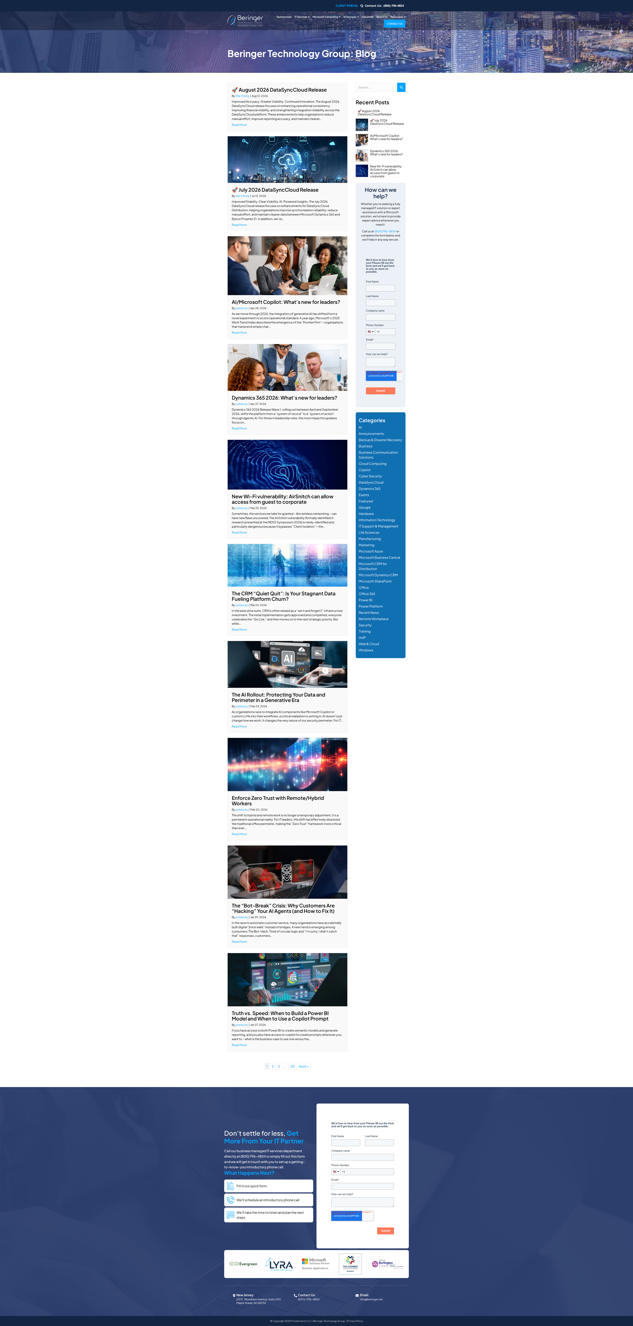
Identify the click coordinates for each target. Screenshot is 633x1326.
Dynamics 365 (369, 488)
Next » (304, 1066)
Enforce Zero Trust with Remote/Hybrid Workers (278, 800)
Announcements (371, 433)
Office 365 (367, 594)
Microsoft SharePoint (375, 581)
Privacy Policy (355, 1320)
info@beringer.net (371, 1299)
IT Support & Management (378, 526)
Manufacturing (370, 539)
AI (360, 427)
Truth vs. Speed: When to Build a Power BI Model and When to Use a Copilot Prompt (280, 1016)
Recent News (369, 612)
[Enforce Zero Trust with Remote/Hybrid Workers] (287, 764)
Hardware (366, 513)
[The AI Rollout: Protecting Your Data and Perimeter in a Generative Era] (287, 664)
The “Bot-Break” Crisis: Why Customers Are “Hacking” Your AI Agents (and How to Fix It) (283, 908)
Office (364, 587)
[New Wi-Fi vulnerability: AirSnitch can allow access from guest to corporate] (287, 464)
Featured (366, 501)
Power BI (365, 600)
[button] (401, 87)
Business (365, 446)
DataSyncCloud (371, 482)
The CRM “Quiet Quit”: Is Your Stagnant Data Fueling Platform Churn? (283, 596)
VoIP (362, 637)
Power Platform (371, 606)
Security (365, 625)
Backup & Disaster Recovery (380, 440)
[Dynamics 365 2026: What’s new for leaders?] (287, 367)
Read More (239, 125)
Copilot (365, 470)
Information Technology (377, 520)
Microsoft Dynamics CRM (378, 575)
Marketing (366, 545)
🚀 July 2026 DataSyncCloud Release (275, 190)
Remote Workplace (374, 619)
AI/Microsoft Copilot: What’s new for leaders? (286, 302)
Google (365, 507)
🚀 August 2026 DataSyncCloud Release (279, 90)
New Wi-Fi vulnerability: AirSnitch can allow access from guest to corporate (282, 499)
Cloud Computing (373, 463)
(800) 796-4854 (385, 231)
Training (365, 631)
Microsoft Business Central (379, 557)
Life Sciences (369, 532)
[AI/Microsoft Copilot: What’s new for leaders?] (287, 265)
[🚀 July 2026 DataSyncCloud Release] (287, 159)
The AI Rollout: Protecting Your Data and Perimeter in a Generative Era (278, 697)
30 (292, 1066)
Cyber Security (370, 476)
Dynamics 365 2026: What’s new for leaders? (284, 397)
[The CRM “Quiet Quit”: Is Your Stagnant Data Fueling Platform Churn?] (287, 565)
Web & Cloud (369, 644)
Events (364, 495)
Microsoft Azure (371, 551)
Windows (366, 650)
